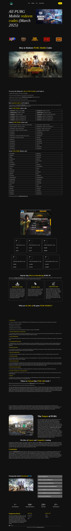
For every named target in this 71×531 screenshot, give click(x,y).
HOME (46, 515)
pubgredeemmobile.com (40, 527)
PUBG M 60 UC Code (20, 245)
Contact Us (29, 516)
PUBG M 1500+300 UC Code (19, 261)
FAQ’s (28, 518)
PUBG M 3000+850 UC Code (35, 261)
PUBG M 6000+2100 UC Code (51, 261)
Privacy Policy (30, 515)
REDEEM (46, 516)
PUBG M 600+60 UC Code (49, 245)
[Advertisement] (33, 84)
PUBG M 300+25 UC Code (34, 245)
